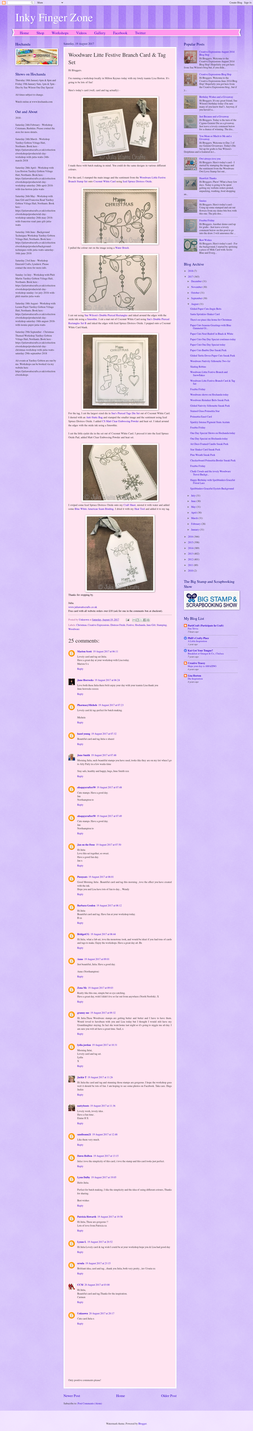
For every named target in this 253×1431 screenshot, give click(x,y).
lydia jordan (84, 1045)
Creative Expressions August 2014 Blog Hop (216, 53)
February (196, 524)
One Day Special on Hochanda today (209, 438)
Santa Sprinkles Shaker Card (205, 314)
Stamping (162, 625)
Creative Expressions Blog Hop (215, 74)
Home (24, 32)
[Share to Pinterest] (148, 620)
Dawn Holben (84, 1156)
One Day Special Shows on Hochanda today (212, 433)
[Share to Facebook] (145, 620)
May (193, 506)
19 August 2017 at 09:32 (103, 1012)
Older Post (169, 1395)
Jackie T (81, 1077)
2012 (191, 559)
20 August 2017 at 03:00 (97, 1284)
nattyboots (83, 1106)
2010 (191, 570)
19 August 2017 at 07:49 (109, 816)
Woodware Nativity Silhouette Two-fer (210, 361)
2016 (191, 536)
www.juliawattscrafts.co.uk (82, 607)
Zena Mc (82, 988)
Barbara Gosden (86, 905)
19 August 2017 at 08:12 (109, 905)
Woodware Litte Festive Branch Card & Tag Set (212, 382)
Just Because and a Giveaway (214, 116)
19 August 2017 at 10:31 (104, 1045)
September (197, 298)
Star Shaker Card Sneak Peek (205, 449)
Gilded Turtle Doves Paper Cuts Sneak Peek (212, 355)
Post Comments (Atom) (90, 1403)
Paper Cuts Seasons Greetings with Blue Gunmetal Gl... (210, 326)
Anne (80, 959)
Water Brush (122, 247)
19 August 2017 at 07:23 (111, 705)
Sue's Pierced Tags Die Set (125, 413)
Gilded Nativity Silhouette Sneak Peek (210, 405)
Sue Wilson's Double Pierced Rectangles (106, 315)
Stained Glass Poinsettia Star (205, 411)
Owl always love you (210, 158)
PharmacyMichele (87, 705)
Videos (81, 32)
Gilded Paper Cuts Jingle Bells (205, 308)
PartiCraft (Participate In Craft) (206, 625)
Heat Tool (139, 509)
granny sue (83, 1013)
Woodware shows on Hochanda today (209, 394)
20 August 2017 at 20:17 (101, 1313)
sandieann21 (84, 1134)
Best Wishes (205, 240)
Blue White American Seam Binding (94, 509)
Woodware (73, 629)
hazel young (83, 734)
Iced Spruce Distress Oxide (137, 181)
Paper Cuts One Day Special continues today (213, 339)
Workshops (60, 32)
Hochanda (140, 625)
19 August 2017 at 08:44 (103, 934)
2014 (191, 548)
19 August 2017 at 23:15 (98, 1263)
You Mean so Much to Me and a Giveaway (215, 137)
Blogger (142, 1423)
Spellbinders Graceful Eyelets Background (212, 488)
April (194, 512)
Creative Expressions (98, 625)
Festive (130, 625)
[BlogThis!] (137, 620)
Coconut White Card (105, 181)
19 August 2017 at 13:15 (106, 1156)
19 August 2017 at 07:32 (103, 733)
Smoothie (92, 319)
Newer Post (72, 1395)
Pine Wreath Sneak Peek (202, 455)
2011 (191, 565)
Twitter (140, 32)
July (193, 495)
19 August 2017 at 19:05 (103, 1177)
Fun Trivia (193, 628)
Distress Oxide (117, 625)
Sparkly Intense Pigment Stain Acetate (210, 422)
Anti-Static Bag (94, 417)
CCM (80, 1285)
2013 (191, 553)
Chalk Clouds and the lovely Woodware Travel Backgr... (210, 472)
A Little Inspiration (197, 641)
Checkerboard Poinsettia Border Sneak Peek (213, 460)
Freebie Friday (206, 220)
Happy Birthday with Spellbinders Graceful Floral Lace (212, 481)
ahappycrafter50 (86, 787)
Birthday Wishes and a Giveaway (216, 97)
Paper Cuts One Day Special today (207, 344)
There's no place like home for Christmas (211, 319)
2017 (191, 276)
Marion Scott (84, 651)
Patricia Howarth (86, 1217)
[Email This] (134, 620)
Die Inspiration (195, 678)
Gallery (100, 32)
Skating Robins (198, 366)
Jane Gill (151, 625)
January (195, 529)
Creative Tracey (196, 663)
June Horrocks (85, 680)
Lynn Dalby (83, 1177)
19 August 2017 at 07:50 (108, 844)
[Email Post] (127, 619)
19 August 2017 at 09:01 (96, 959)
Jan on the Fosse (86, 845)
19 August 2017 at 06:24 (107, 680)
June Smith (83, 755)
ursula (80, 1263)
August (195, 304)
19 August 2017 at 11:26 (100, 1077)
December (196, 281)
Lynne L (81, 1242)
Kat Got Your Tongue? (200, 650)
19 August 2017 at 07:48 (103, 755)
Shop (40, 32)
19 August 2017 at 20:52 (100, 1242)
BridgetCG (83, 934)
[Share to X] (141, 620)
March (194, 518)
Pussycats (82, 877)
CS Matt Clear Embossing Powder (120, 421)
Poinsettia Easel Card (201, 416)
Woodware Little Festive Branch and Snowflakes (209, 373)
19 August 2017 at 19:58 (110, 1216)
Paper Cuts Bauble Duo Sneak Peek (208, 350)
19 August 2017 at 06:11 (105, 651)
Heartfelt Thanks (208, 178)
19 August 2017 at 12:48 (104, 1134)
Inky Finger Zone (54, 17)
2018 (191, 271)
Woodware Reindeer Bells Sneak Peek (209, 400)
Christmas (81, 625)
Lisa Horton (194, 676)
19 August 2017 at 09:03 (100, 987)
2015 (191, 542)
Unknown (82, 1313)
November (197, 287)
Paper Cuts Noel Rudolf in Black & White (211, 333)
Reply (80, 668)
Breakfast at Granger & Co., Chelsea (206, 653)
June (193, 501)
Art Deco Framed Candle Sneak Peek (209, 444)
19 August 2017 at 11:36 (102, 1105)
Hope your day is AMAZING (202, 666)
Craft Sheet (130, 505)
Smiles (202, 200)
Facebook (120, 32)
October (195, 292)
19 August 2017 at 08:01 (101, 876)
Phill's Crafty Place (198, 638)
